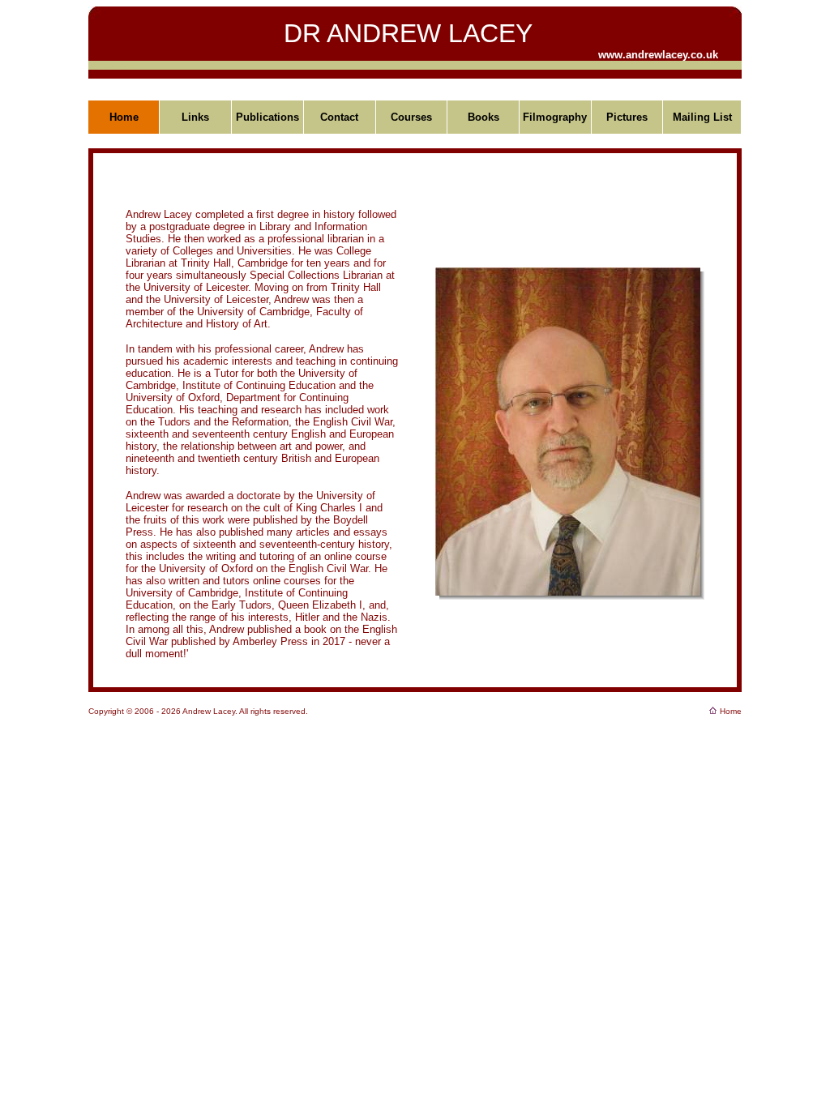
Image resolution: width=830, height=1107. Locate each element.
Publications (267, 117)
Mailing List (702, 117)
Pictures (627, 117)
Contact (339, 117)
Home (124, 117)
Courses (411, 117)
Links (195, 117)
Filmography (555, 117)
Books (483, 117)
